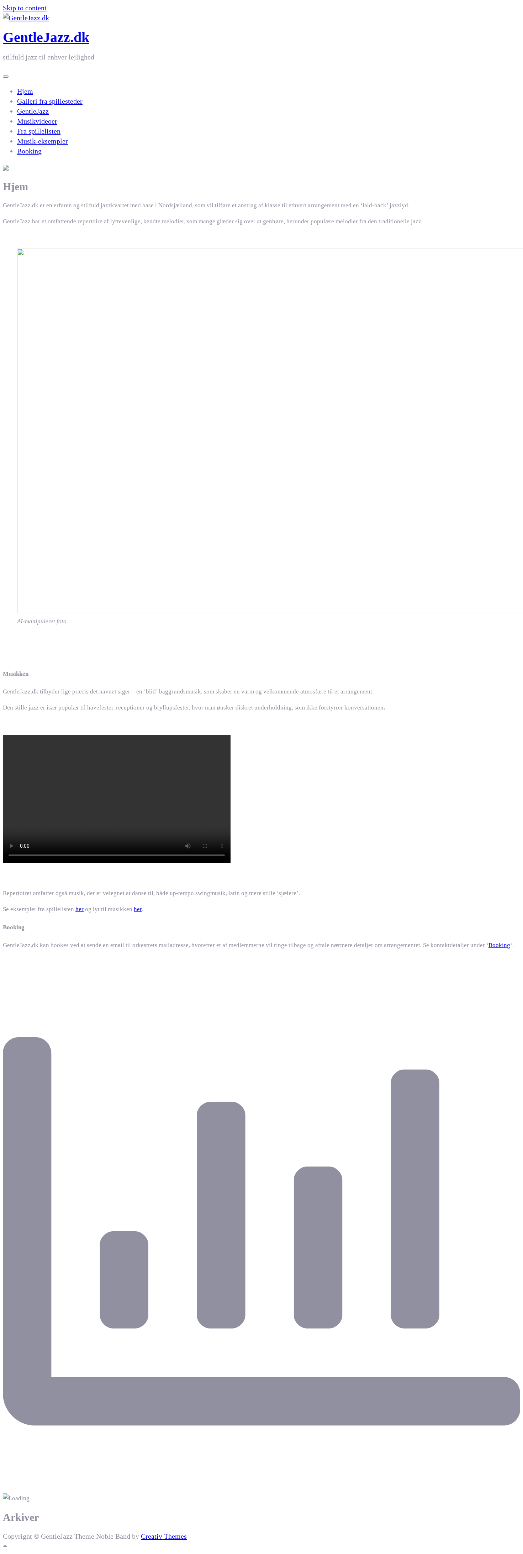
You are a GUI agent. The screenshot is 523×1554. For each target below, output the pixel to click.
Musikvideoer (37, 121)
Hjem (25, 91)
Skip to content (25, 8)
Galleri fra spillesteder (50, 101)
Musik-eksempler (42, 141)
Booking (29, 151)
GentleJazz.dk (46, 37)
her (79, 909)
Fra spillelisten (38, 131)
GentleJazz (33, 111)
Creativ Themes (164, 1536)
